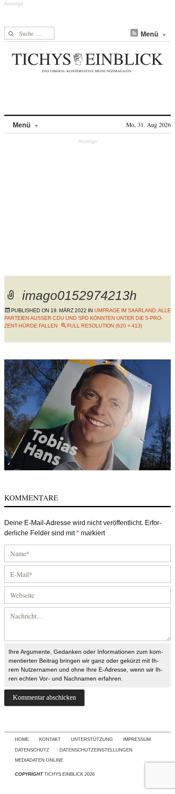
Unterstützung (92, 739)
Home (22, 739)
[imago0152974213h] (87, 413)
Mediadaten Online (39, 760)
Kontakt (50, 739)
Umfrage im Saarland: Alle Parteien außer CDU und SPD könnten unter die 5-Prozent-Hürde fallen (87, 318)
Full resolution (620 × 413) (104, 326)
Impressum (137, 739)
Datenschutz (32, 749)
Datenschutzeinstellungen (96, 749)
